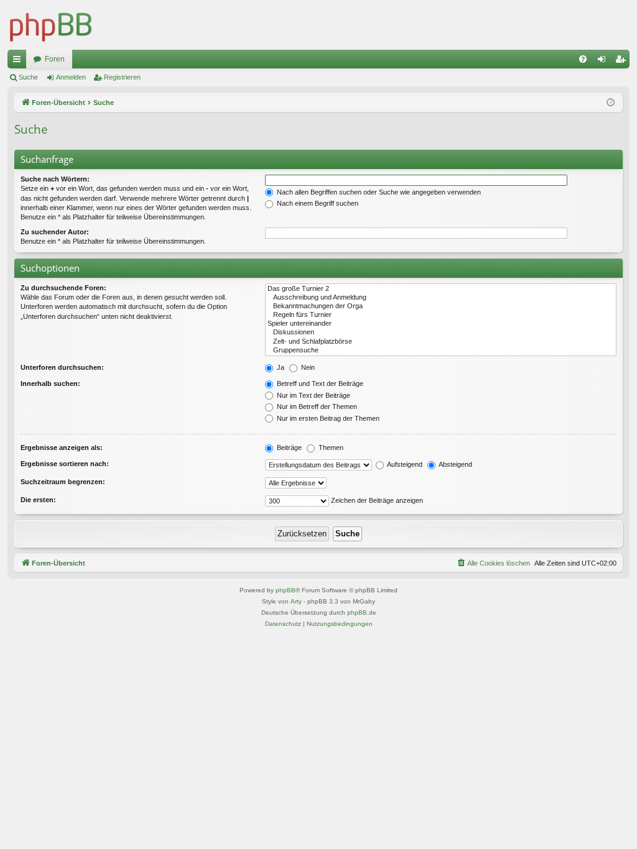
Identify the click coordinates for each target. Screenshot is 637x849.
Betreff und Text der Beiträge (319, 383)
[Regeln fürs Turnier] (440, 315)
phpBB (285, 590)
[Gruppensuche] (440, 350)
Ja (279, 367)
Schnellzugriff (19, 61)
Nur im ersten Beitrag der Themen (327, 418)
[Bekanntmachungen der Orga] (440, 306)
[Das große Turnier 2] (440, 289)
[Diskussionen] (440, 332)
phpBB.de (361, 612)
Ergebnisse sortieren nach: (65, 463)
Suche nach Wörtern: (55, 179)
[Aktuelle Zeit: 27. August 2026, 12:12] (611, 103)
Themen (330, 447)
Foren (55, 59)
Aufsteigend (404, 464)
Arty (296, 601)
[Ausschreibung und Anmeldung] (440, 297)
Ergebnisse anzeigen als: (62, 447)
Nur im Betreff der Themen (316, 406)
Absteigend (454, 464)
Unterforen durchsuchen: (62, 367)
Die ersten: (38, 499)
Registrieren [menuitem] (623, 61)
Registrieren (122, 77)
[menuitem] (583, 59)
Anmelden (71, 77)
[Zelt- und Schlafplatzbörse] (440, 341)
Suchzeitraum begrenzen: (63, 481)
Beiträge (288, 447)
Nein (307, 367)
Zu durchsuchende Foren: (63, 287)
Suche (28, 77)
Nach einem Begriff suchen (316, 203)
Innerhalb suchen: (50, 383)
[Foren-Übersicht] (51, 25)
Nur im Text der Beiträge (312, 395)
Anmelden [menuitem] (604, 61)
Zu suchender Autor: (55, 232)
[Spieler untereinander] (440, 323)
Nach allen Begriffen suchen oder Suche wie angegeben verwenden (378, 192)
